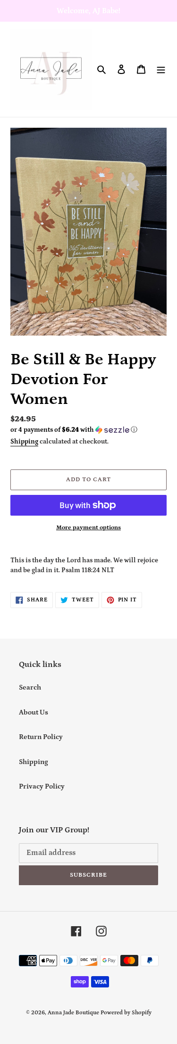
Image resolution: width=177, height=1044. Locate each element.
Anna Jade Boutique (73, 1013)
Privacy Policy (42, 786)
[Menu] (161, 69)
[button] (73, 430)
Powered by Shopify (126, 1013)
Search (30, 687)
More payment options (88, 527)
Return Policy (41, 737)
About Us (33, 712)
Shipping (24, 441)
